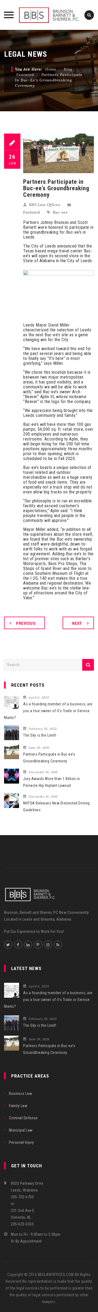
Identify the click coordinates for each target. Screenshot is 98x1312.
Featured (31, 212)
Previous (25, 623)
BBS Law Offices (44, 204)
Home (50, 69)
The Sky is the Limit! (39, 735)
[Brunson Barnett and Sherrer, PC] (49, 15)
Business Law (20, 1093)
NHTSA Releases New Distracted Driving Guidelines (56, 806)
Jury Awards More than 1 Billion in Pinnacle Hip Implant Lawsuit (51, 782)
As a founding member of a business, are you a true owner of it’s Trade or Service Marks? (48, 711)
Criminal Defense (23, 1118)
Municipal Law (21, 1130)
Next (77, 623)
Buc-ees (60, 212)
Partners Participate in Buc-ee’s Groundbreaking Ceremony (49, 757)
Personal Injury (21, 1142)
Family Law (18, 1106)
